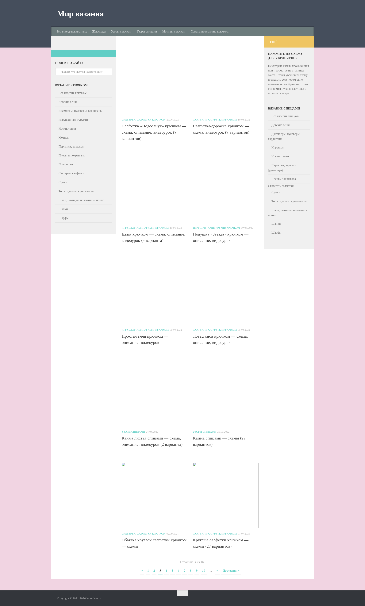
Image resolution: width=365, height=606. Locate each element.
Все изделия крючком (72, 93)
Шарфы (63, 218)
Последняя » (231, 570)
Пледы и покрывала (72, 155)
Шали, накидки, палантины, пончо (81, 200)
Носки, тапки (67, 128)
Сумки (63, 182)
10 (203, 570)
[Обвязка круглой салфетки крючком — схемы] (154, 527)
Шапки (63, 209)
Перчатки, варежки (71, 146)
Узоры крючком (121, 31)
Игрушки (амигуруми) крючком (145, 227)
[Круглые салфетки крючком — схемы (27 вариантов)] (226, 527)
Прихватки (66, 164)
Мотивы (64, 137)
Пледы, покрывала (283, 179)
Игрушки (277, 147)
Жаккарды (99, 31)
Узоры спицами (147, 31)
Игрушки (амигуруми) (73, 119)
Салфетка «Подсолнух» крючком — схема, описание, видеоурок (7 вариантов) (154, 132)
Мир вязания (80, 13)
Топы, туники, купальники (76, 191)
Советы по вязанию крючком (210, 31)
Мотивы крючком (173, 31)
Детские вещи (68, 102)
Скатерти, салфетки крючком (143, 119)
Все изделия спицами (285, 116)
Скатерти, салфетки (71, 173)
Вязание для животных (72, 31)
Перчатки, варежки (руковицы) (282, 167)
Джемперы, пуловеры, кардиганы (80, 111)
